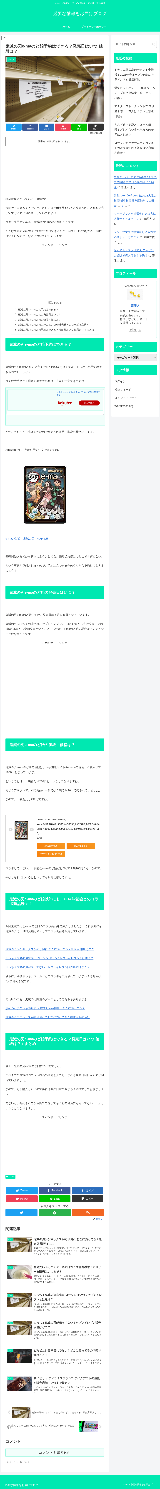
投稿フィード (122, 389)
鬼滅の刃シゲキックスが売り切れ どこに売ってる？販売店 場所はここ (49, 949)
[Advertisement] (54, 170)
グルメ (12, 1176)
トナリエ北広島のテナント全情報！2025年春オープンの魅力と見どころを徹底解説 (134, 74)
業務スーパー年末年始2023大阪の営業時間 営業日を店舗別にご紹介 (135, 182)
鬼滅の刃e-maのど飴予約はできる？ (38, 309)
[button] (96, 127)
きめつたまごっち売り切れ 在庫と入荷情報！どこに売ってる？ (45, 1008)
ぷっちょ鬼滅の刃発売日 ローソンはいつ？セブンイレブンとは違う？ (49, 958)
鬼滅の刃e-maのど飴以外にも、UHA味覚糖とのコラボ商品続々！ (54, 324)
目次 (50, 302)
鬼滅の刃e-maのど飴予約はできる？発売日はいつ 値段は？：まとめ (56, 329)
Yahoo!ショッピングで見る (51, 854)
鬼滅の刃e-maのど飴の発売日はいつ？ (39, 314)
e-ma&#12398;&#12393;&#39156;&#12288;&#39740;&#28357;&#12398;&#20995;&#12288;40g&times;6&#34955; (68, 829)
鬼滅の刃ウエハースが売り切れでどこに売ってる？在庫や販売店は (47, 1017)
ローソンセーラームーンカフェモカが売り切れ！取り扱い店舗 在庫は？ (134, 147)
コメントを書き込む (55, 1452)
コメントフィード (125, 397)
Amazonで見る (51, 846)
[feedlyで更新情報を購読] (55, 1212)
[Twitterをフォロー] (21, 1212)
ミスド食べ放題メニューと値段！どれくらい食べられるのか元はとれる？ (134, 129)
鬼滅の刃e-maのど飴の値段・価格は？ (39, 319)
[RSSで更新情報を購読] (88, 1212)
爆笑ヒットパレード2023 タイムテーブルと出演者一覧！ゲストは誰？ (134, 93)
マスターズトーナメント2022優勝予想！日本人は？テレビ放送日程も (134, 111)
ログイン (120, 381)
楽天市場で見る (80, 846)
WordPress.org (123, 406)
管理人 (135, 305)
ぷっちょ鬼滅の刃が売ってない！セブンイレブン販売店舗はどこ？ (47, 967)
